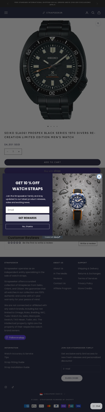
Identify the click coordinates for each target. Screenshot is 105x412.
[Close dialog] (99, 176)
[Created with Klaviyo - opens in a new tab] (52, 237)
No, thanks (27, 226)
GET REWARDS (27, 218)
